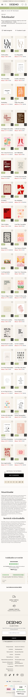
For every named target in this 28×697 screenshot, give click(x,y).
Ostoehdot (17, 654)
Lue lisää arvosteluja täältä (14, 587)
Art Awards (10, 666)
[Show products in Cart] (25, 4)
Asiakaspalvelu (18, 649)
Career (11, 654)
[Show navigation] (2, 4)
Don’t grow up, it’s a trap (15, 536)
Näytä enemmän (14, 475)
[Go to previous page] (5, 482)
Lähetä (14, 638)
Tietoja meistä (9, 646)
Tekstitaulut (15, 10)
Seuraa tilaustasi (19, 651)
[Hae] (5, 4)
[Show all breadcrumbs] (2, 11)
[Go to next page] (22, 482)
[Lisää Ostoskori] (12, 50)
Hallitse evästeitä (19, 665)
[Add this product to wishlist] (12, 37)
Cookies (17, 657)
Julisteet (8, 10)
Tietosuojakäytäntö (8, 641)
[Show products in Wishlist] (22, 4)
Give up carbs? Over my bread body (14, 499)
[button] (21, 690)
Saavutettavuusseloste (7, 659)
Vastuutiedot (10, 651)
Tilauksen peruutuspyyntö (19, 662)
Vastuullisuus (9, 657)
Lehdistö (11, 649)
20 (19, 482)
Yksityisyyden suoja (20, 659)
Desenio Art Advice (19, 646)
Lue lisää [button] (3, 25)
